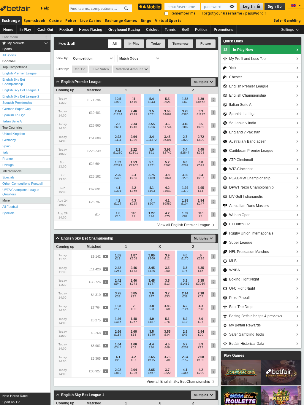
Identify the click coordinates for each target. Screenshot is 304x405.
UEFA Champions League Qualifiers (20, 192)
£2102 (133, 165)
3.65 (151, 356)
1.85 (118, 255)
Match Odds (128, 58)
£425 (117, 178)
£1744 (167, 127)
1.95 (201, 187)
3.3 (201, 111)
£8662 (200, 102)
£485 (117, 322)
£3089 (200, 283)
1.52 (118, 162)
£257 (133, 322)
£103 (151, 190)
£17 (133, 296)
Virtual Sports (168, 20)
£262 (185, 165)
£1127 (201, 114)
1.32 (185, 213)
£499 (200, 139)
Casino (55, 20)
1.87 (134, 255)
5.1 (151, 162)
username (233, 13)
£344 (117, 347)
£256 (151, 127)
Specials (8, 177)
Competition (83, 58)
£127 (117, 203)
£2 (133, 216)
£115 (151, 360)
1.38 (185, 98)
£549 (117, 283)
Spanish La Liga (13, 115)
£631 (117, 127)
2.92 (118, 136)
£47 (151, 296)
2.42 (118, 267)
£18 (118, 258)
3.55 (167, 111)
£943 (133, 127)
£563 (200, 152)
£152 (185, 360)
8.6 (201, 318)
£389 (133, 139)
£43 (185, 334)
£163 (200, 360)
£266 (151, 258)
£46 (200, 271)
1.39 (201, 98)
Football (66, 30)
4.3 (134, 200)
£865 (133, 190)
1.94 (185, 187)
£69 (167, 309)
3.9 (151, 149)
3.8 (167, 174)
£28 (118, 360)
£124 (185, 309)
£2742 (167, 152)
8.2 (185, 318)
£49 (167, 347)
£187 (151, 322)
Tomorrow (180, 43)
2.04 (185, 356)
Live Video (100, 69)
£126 (117, 309)
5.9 (201, 344)
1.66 (134, 344)
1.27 (151, 213)
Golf (185, 30)
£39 (185, 296)
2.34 (134, 123)
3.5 (151, 111)
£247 (200, 203)
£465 (185, 372)
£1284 (117, 114)
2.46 (134, 111)
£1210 (117, 152)
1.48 (134, 318)
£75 (167, 216)
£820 (185, 139)
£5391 (167, 139)
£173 (133, 271)
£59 (133, 347)
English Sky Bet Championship (13, 82)
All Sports (9, 55)
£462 (200, 127)
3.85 (151, 255)
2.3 (118, 123)
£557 (151, 372)
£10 (118, 216)
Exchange (11, 20)
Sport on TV (11, 402)
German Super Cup (16, 109)
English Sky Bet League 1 (20, 90)
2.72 (201, 136)
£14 (200, 190)
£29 (200, 334)
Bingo (146, 20)
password (255, 13)
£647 (151, 283)
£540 (151, 334)
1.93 (185, 200)
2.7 (185, 136)
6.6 (185, 162)
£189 (151, 178)
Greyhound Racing (124, 30)
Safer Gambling (287, 20)
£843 (151, 102)
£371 (151, 165)
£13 (167, 283)
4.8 (185, 255)
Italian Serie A (12, 121)
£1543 (167, 190)
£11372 (151, 139)
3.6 (167, 123)
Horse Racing (90, 30)
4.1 (118, 187)
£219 (200, 258)
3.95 (167, 149)
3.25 (185, 111)
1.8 (118, 213)
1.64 (118, 344)
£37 (200, 322)
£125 (151, 271)
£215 (133, 203)
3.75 (151, 174)
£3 (200, 216)
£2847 (184, 152)
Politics (201, 30)
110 (133, 213)
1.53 (134, 162)
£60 (167, 271)
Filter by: (62, 69)
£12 (167, 258)
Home (8, 30)
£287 (200, 178)
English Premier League (19, 73)
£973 (133, 283)
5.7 (185, 344)
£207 (151, 203)
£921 (167, 102)
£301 (117, 190)
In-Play (25, 30)
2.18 (201, 293)
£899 (133, 114)
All (115, 43)
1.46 (118, 318)
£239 (200, 372)
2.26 (118, 174)
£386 (185, 114)
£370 (185, 190)
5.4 (151, 98)
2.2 (118, 149)
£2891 (133, 152)
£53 (167, 296)
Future (205, 43)
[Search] (126, 8)
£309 (185, 127)
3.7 (167, 293)
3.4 (151, 136)
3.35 (185, 174)
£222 (167, 372)
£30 (151, 347)
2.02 (118, 369)
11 (133, 98)
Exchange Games (121, 20)
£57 (200, 296)
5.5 (167, 98)
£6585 (167, 203)
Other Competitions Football (22, 183)
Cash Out (45, 30)
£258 (133, 258)
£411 (118, 139)
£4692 (167, 114)
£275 (185, 178)
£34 (167, 334)
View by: (62, 58)
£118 (200, 309)
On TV (80, 69)
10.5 (118, 98)
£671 (151, 114)
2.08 (201, 356)
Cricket (152, 30)
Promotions (223, 30)
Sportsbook (34, 20)
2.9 (185, 331)
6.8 (201, 162)
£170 (185, 258)
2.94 (134, 136)
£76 (185, 271)
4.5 (167, 344)
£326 (133, 372)
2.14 (185, 293)
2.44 (118, 111)
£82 (185, 216)
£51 (151, 152)
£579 (200, 165)
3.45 (185, 123)
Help (45, 8)
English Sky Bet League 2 (20, 96)
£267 (167, 165)
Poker (71, 20)
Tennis (170, 30)
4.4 (151, 344)
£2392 (117, 165)
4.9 (151, 318)
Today (156, 43)
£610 (133, 102)
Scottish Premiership (17, 102)
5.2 (167, 162)
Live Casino (91, 20)
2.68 (134, 331)
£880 (117, 372)
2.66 (118, 331)
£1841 (167, 178)
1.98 (118, 305)
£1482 (184, 283)
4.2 (134, 187)
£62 (185, 102)
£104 (185, 203)
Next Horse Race (15, 396)
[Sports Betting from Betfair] (150, 7)
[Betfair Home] (15, 8)
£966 (133, 178)
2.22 (134, 149)
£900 (117, 102)
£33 (118, 296)
